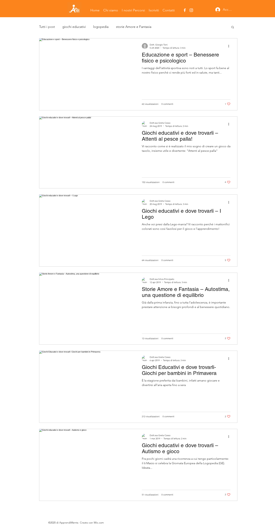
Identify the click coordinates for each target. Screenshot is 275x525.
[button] (232, 27)
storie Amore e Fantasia (133, 27)
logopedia (101, 27)
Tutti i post (47, 27)
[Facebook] (184, 10)
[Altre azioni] (230, 46)
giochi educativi (74, 27)
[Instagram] (191, 10)
